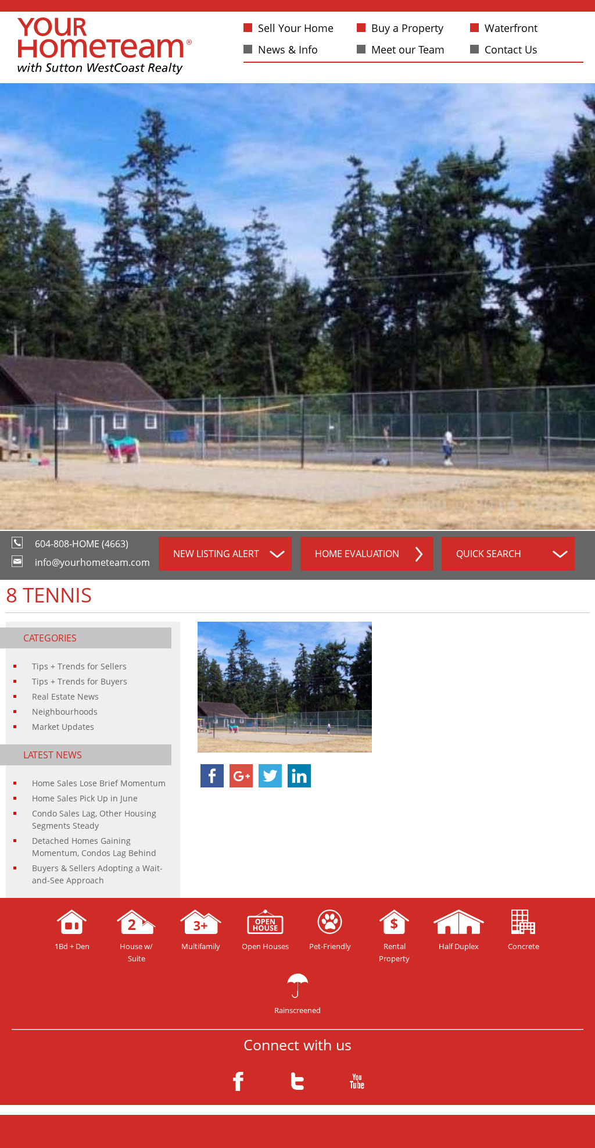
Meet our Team (408, 49)
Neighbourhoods (65, 711)
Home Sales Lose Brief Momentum (99, 783)
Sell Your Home (296, 28)
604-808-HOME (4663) (81, 543)
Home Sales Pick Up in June (85, 798)
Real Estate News (65, 696)
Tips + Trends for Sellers (79, 666)
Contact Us (511, 49)
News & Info (288, 49)
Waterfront (511, 28)
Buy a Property (407, 28)
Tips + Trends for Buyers (79, 681)
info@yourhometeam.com (92, 562)
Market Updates (63, 726)
